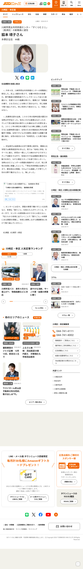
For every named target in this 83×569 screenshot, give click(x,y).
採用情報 (41, 525)
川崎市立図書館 (59, 389)
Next (46, 302)
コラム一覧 (66, 315)
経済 (71, 14)
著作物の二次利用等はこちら (65, 346)
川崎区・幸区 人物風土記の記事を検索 (65, 268)
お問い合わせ (66, 526)
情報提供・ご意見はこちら (65, 341)
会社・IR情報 (9, 525)
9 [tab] (36, 301)
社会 (37, 14)
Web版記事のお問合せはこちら (65, 362)
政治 (63, 14)
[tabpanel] (25, 58)
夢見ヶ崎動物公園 (60, 393)
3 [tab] (17, 301)
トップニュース (17, 14)
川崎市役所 (58, 385)
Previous (4, 302)
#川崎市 (13, 232)
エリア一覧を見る (35, 402)
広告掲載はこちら (61, 351)
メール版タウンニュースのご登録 (38, 498)
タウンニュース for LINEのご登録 (17, 498)
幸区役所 (57, 381)
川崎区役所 (58, 377)
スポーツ (54, 14)
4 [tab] (20, 301)
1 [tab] (11, 301)
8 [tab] (33, 301)
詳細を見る (68, 482)
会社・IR (63, 5)
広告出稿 (31, 4)
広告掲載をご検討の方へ (26, 525)
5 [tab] (23, 301)
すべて (5, 14)
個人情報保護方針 (8, 529)
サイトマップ (33, 529)
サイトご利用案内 (21, 529)
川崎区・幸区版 (9, 10)
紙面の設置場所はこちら (64, 356)
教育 (44, 14)
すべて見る (66, 148)
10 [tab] (39, 301)
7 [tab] (29, 301)
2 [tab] (14, 301)
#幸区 (20, 232)
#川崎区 (6, 232)
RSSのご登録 (68, 501)
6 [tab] (26, 301)
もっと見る (39, 308)
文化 (29, 14)
